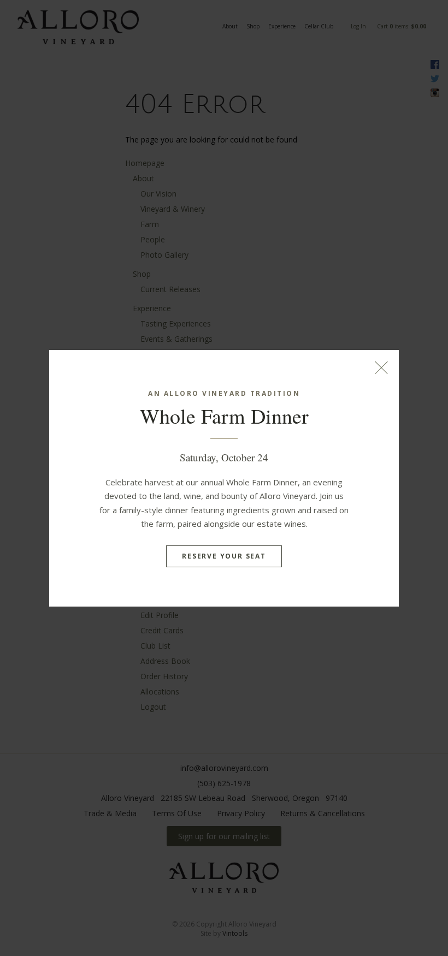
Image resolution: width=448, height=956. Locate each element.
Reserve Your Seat (224, 556)
